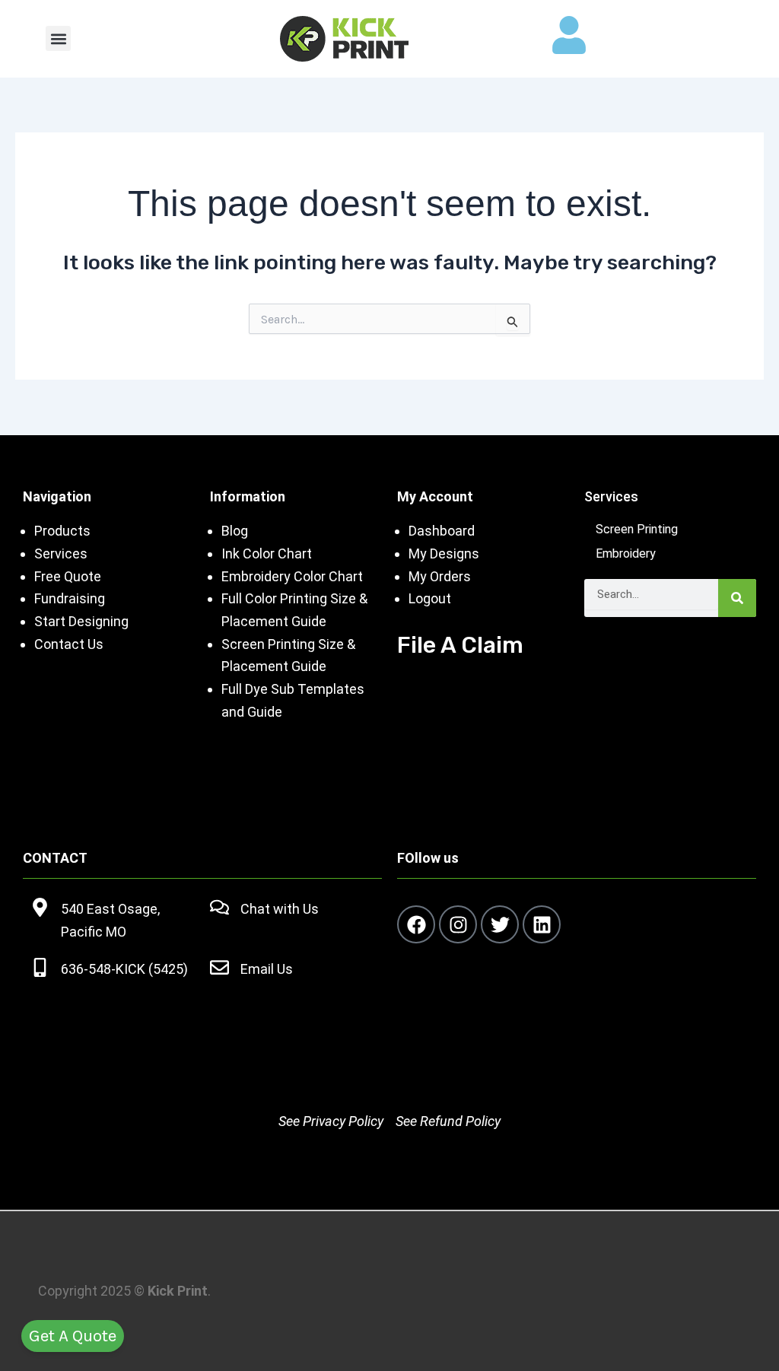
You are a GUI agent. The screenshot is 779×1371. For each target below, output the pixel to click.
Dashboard (442, 531)
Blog (234, 531)
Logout (430, 598)
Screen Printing (637, 529)
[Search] (737, 598)
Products (62, 531)
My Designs (444, 553)
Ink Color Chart (266, 553)
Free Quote (67, 576)
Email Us (266, 969)
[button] (58, 38)
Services (60, 553)
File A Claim (460, 645)
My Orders (440, 576)
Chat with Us (279, 909)
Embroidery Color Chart (293, 576)
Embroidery (626, 553)
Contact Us (68, 644)
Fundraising (69, 598)
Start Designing (81, 621)
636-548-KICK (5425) (124, 969)
